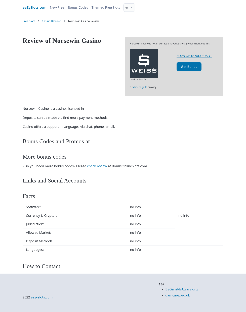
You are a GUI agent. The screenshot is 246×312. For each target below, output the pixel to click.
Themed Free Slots (106, 7)
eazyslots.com (42, 297)
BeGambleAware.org (181, 289)
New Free (57, 7)
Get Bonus (189, 66)
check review (97, 166)
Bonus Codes (78, 7)
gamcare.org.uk (177, 295)
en (127, 7)
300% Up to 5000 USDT (194, 55)
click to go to (140, 87)
